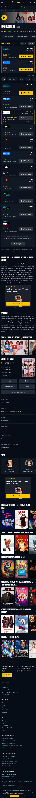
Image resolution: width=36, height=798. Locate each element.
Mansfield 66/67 (6, 765)
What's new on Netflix (8, 738)
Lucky (3, 705)
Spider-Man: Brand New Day (10, 692)
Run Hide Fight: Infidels (8, 756)
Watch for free (22, 36)
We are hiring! (7, 674)
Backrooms (5, 687)
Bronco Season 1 (6, 779)
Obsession (5, 685)
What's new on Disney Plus (9, 743)
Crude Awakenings (7, 758)
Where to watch (8, 36)
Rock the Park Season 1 (8, 785)
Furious (4, 703)
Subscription (12, 79)
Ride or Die (5, 710)
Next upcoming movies (8, 753)
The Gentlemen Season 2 (8, 776)
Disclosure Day (6, 694)
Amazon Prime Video (8, 728)
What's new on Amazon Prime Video (12, 745)
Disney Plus (5, 725)
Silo (3, 707)
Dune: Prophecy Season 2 (9, 774)
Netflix (4, 720)
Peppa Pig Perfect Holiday (9, 763)
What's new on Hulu (7, 748)
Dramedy (8, 420)
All (4, 79)
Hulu (3, 730)
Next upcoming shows (8, 771)
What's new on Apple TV (8, 741)
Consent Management (23, 671)
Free (21, 79)
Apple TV (4, 723)
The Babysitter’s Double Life (9, 761)
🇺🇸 (30, 43)
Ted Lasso (4, 712)
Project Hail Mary (7, 689)
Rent (28, 79)
